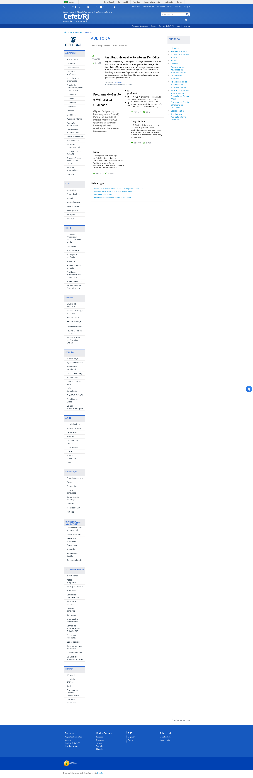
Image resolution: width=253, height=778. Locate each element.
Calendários (72, 432)
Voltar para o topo (181, 720)
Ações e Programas (71, 581)
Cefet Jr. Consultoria (72, 389)
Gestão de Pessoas (75, 136)
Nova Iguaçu (72, 210)
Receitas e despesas (71, 602)
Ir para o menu (83, 7)
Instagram (100, 740)
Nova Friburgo (73, 206)
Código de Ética (177, 111)
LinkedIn (99, 749)
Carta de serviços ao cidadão (74, 647)
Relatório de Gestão (72, 554)
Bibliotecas (71, 115)
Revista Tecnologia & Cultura (75, 311)
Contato (153, 26)
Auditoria (118, 82)
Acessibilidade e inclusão (74, 266)
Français (187, 7)
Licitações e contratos (72, 609)
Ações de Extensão (75, 362)
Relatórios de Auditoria (103, 195)
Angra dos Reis (73, 194)
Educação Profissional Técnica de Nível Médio (74, 238)
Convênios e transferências (73, 596)
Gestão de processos (71, 539)
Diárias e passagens (71, 700)
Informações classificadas (72, 620)
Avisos (69, 482)
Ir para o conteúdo (69, 7)
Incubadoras (72, 377)
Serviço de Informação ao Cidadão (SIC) (73, 628)
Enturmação (72, 447)
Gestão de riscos (74, 534)
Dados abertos (73, 642)
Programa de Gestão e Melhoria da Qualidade (180, 105)
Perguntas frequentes (140, 26)
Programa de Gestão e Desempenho (73, 693)
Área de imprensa (183, 26)
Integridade (72, 549)
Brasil (71, 2)
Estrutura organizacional (73, 145)
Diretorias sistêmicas (71, 72)
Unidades (71, 174)
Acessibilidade (135, 7)
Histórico (71, 63)
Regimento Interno (179, 51)
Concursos (71, 106)
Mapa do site (160, 7)
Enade (69, 451)
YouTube (99, 746)
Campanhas (72, 486)
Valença (70, 218)
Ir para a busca (96, 7)
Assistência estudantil (72, 368)
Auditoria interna (74, 119)
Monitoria (71, 261)
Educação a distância (72, 255)
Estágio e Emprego (75, 373)
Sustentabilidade (74, 560)
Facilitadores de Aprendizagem (74, 286)
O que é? (131, 737)
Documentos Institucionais (73, 131)
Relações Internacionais (73, 168)
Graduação (71, 246)
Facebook (100, 737)
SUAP (69, 686)
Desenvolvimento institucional (74, 528)
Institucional (72, 575)
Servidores (71, 615)
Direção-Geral (73, 67)
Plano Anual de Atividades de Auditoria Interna (112, 197)
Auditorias (71, 590)
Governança (72, 545)
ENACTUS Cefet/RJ (75, 395)
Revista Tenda (73, 317)
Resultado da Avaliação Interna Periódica (178, 117)
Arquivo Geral (73, 140)
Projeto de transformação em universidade (75, 87)
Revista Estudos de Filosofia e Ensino (74, 340)
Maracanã (71, 190)
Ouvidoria (71, 110)
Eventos (70, 503)
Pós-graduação (73, 250)
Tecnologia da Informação (73, 79)
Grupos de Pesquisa (71, 305)
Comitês (70, 98)
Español (169, 7)
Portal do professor (71, 680)
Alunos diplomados (72, 456)
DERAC (70, 462)
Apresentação (73, 59)
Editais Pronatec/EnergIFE (75, 407)
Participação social (75, 586)
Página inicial (69, 32)
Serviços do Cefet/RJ (166, 26)
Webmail (71, 675)
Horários (70, 436)
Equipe (174, 60)
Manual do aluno (74, 428)
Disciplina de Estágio (72, 441)
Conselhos (71, 94)
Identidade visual (74, 507)
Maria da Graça (73, 202)
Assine (130, 740)
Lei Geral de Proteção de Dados (75, 658)
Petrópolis (71, 214)
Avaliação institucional (72, 124)
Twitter (99, 743)
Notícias (70, 512)
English (178, 7)
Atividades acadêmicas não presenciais (74, 275)
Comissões (71, 102)
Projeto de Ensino (74, 281)
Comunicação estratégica (73, 498)
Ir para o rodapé (109, 7)
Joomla (100, 773)
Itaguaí (70, 198)
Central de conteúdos (71, 491)
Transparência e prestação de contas (74, 161)
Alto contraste (148, 7)
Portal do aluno (73, 424)
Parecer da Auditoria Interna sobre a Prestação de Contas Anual (119, 189)
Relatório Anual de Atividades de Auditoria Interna (113, 192)
